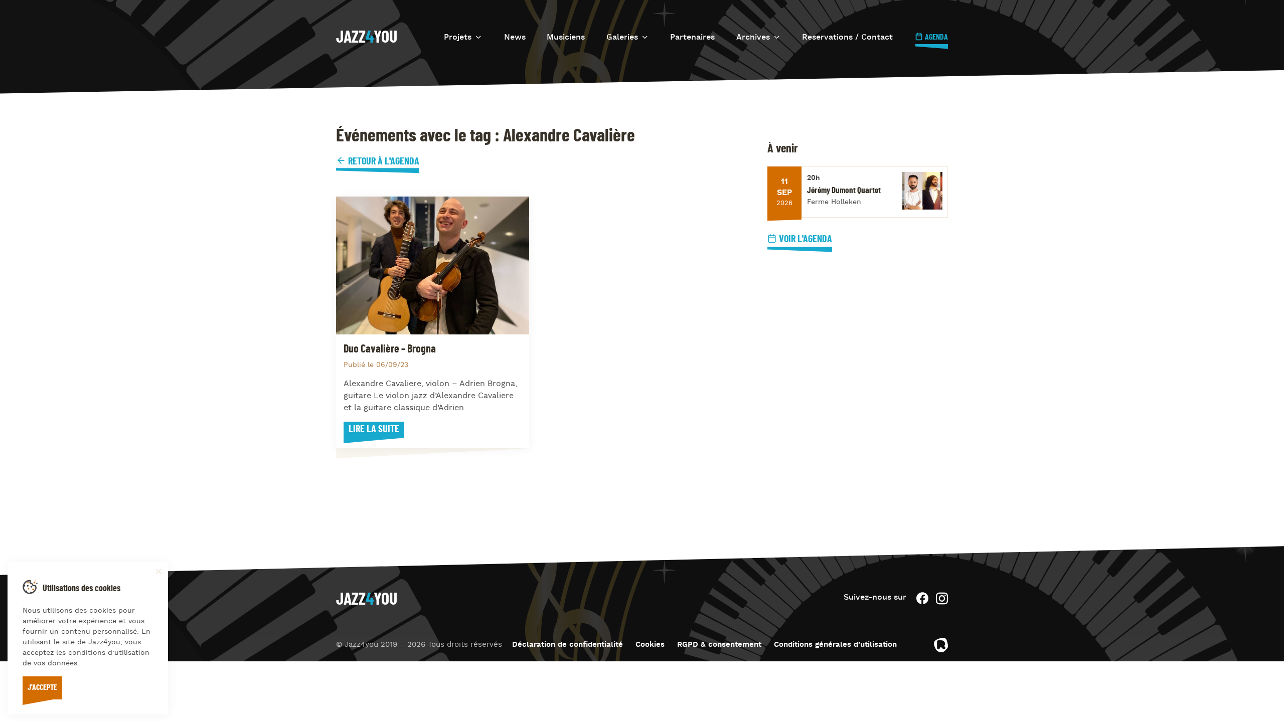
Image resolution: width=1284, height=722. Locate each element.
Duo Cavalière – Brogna (390, 348)
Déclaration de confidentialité (567, 645)
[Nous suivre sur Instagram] (942, 598)
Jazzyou (366, 37)
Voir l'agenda (805, 239)
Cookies (650, 645)
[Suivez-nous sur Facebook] (922, 598)
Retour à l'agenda (382, 161)
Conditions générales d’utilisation (835, 645)
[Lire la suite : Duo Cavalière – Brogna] (432, 265)
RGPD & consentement (719, 645)
